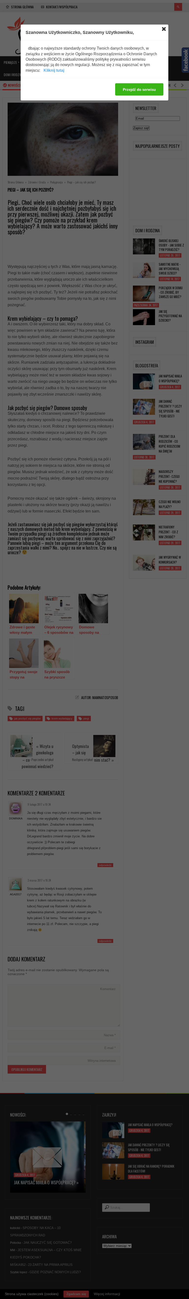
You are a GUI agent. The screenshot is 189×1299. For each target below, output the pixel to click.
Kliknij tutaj (54, 70)
